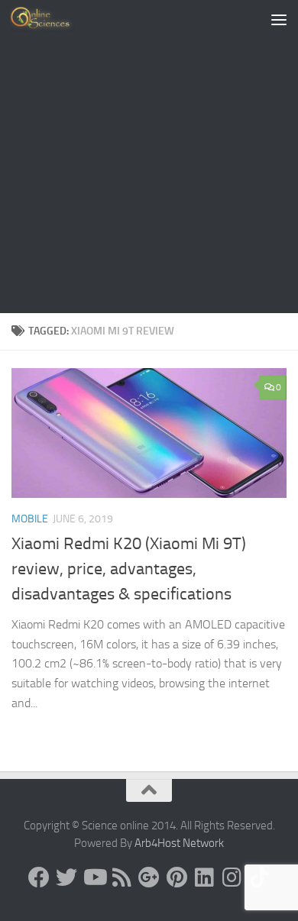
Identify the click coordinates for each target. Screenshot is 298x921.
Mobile (29, 518)
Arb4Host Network (179, 843)
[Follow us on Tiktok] (259, 877)
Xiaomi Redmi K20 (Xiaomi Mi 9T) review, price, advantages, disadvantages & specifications (128, 569)
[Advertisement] (149, 156)
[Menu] (279, 19)
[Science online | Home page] (53, 19)
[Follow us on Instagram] (231, 877)
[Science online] (39, 877)
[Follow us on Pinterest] (176, 877)
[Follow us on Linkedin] (204, 877)
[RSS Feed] (121, 877)
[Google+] (149, 877)
